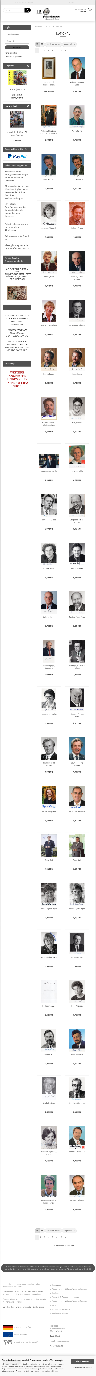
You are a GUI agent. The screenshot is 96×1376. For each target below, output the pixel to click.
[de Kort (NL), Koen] (17, 77)
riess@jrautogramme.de (59, 1341)
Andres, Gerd (49, 277)
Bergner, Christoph (77, 1200)
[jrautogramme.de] (48, 14)
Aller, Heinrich (48, 180)
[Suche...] (27, 10)
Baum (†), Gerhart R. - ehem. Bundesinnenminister (77, 667)
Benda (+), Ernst (49, 1103)
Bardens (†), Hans (49, 520)
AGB (54, 1305)
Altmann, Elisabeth (49, 228)
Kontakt (55, 1293)
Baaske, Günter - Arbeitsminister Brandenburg (49, 424)
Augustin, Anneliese (49, 325)
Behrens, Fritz (49, 1055)
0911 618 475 (58, 1346)
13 (61, 51)
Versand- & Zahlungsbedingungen (65, 1297)
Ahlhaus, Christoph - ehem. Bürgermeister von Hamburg (48, 132)
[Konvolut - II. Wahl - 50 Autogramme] (17, 119)
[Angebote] (28, 65)
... (56, 51)
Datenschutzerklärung (50, 1371)
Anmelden (17, 47)
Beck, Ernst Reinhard (77, 811)
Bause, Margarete (49, 811)
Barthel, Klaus (48, 568)
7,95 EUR (17, 140)
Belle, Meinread (77, 1055)
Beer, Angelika (77, 1006)
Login (72, 2)
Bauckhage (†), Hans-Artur (49, 667)
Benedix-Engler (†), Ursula (48, 1153)
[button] (37, 44)
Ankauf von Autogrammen (25, 2)
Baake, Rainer (48, 374)
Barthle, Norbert (77, 568)
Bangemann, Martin (49, 471)
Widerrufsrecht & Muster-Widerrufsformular (69, 1289)
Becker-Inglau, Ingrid (49, 909)
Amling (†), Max (77, 228)
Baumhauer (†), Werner (49, 764)
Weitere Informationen (83, 1368)
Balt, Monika (77, 423)
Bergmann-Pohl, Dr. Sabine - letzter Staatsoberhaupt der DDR (49, 1201)
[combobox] (53, 44)
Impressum (56, 1285)
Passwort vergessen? (13, 57)
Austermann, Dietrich (77, 325)
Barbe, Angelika (77, 471)
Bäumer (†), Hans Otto (77, 715)
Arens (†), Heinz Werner (77, 278)
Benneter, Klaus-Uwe (77, 1152)
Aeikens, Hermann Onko (77, 83)
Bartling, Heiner (49, 617)
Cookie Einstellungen (60, 1313)
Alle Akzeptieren (82, 1361)
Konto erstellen (11, 53)
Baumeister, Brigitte (49, 714)
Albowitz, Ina (77, 131)
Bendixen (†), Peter (77, 1103)
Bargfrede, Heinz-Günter (77, 521)
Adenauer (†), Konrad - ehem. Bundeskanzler (49, 83)
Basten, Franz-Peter (77, 617)
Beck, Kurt (49, 860)
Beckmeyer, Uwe (77, 957)
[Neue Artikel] (28, 106)
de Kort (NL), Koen (17, 89)
